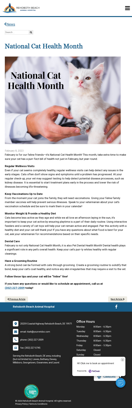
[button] (120, 383)
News (10, 24)
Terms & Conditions (38, 404)
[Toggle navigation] (127, 8)
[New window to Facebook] (116, 307)
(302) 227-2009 (15, 287)
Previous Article (17, 299)
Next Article (117, 299)
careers (109, 376)
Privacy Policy (21, 404)
